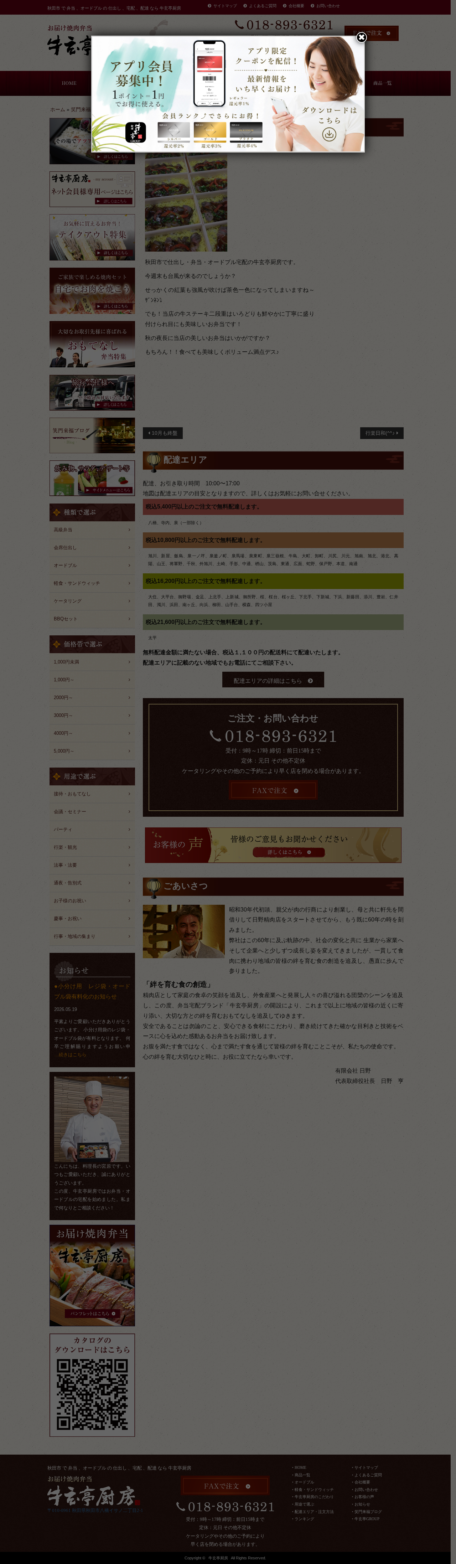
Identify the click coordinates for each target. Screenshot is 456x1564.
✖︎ (361, 37)
